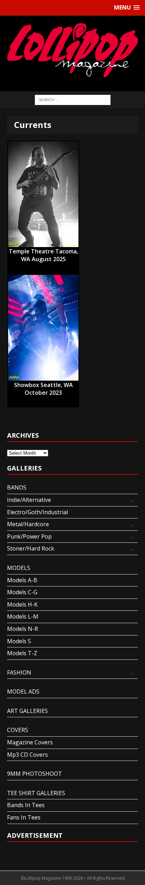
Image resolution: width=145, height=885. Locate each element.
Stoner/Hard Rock (30, 548)
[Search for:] (73, 99)
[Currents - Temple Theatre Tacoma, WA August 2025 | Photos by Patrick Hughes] (43, 194)
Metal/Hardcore (28, 524)
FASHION (19, 672)
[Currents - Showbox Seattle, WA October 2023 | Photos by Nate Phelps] (43, 328)
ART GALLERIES (27, 711)
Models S (19, 641)
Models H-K (22, 604)
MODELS (18, 568)
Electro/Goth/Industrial (37, 512)
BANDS (16, 487)
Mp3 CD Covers (27, 754)
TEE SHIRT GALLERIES (36, 793)
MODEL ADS (23, 691)
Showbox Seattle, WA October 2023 (43, 385)
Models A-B (22, 580)
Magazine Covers (30, 742)
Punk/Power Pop (29, 536)
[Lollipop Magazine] (72, 50)
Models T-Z (22, 653)
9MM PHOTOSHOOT (34, 774)
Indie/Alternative (29, 500)
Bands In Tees (26, 805)
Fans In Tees (23, 817)
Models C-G (22, 592)
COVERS (17, 730)
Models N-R (22, 629)
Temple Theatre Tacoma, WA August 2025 (43, 251)
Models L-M (22, 616)
